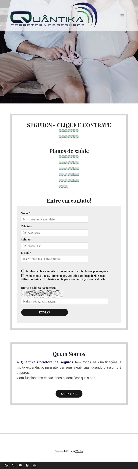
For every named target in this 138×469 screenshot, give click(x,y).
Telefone (26, 226)
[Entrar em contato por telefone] (13, 465)
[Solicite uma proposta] (27, 465)
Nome (25, 213)
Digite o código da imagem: (38, 288)
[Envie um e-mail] (20, 465)
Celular (25, 239)
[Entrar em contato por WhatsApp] (6, 465)
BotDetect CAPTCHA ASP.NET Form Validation (42, 297)
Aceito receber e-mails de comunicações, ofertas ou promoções (66, 271)
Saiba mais (69, 394)
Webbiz (79, 451)
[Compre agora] (34, 465)
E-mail (25, 252)
